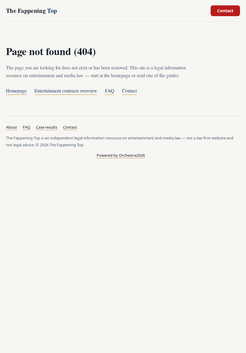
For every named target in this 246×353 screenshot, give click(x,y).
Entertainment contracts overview (65, 90)
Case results (46, 127)
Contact (225, 10)
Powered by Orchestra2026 (121, 155)
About (11, 127)
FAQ (109, 90)
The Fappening (31, 10)
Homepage (16, 90)
